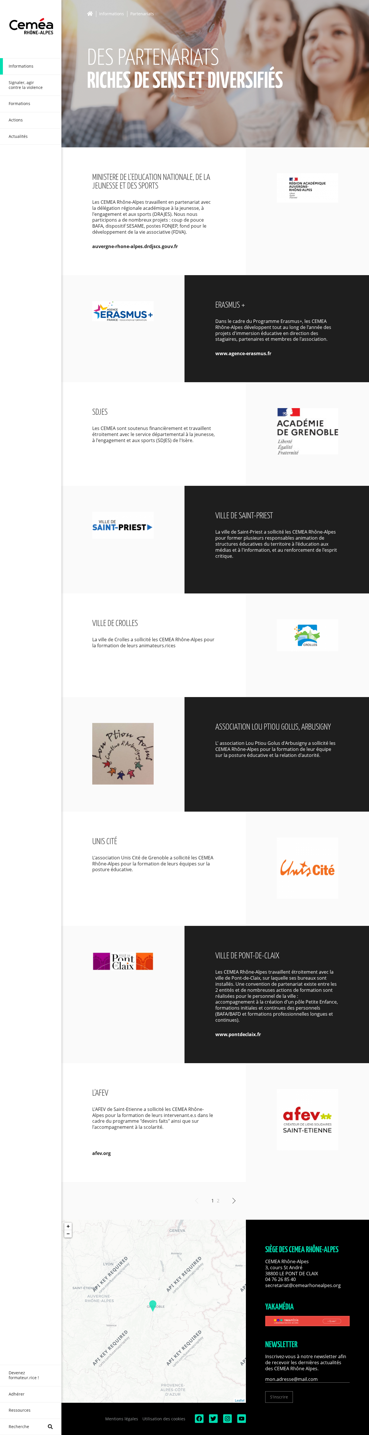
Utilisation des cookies (163, 1418)
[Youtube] (241, 1421)
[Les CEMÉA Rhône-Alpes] (30, 29)
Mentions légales (121, 1418)
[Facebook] (199, 1421)
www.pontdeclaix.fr (238, 1034)
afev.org (101, 1153)
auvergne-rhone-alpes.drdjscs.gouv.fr (135, 246)
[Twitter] (213, 1421)
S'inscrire (279, 1397)
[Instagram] (227, 1421)
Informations (111, 14)
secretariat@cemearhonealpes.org (303, 1285)
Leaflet (239, 1400)
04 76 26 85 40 (280, 1279)
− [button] (68, 1234)
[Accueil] (91, 14)
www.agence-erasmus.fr (243, 353)
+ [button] (68, 1226)
